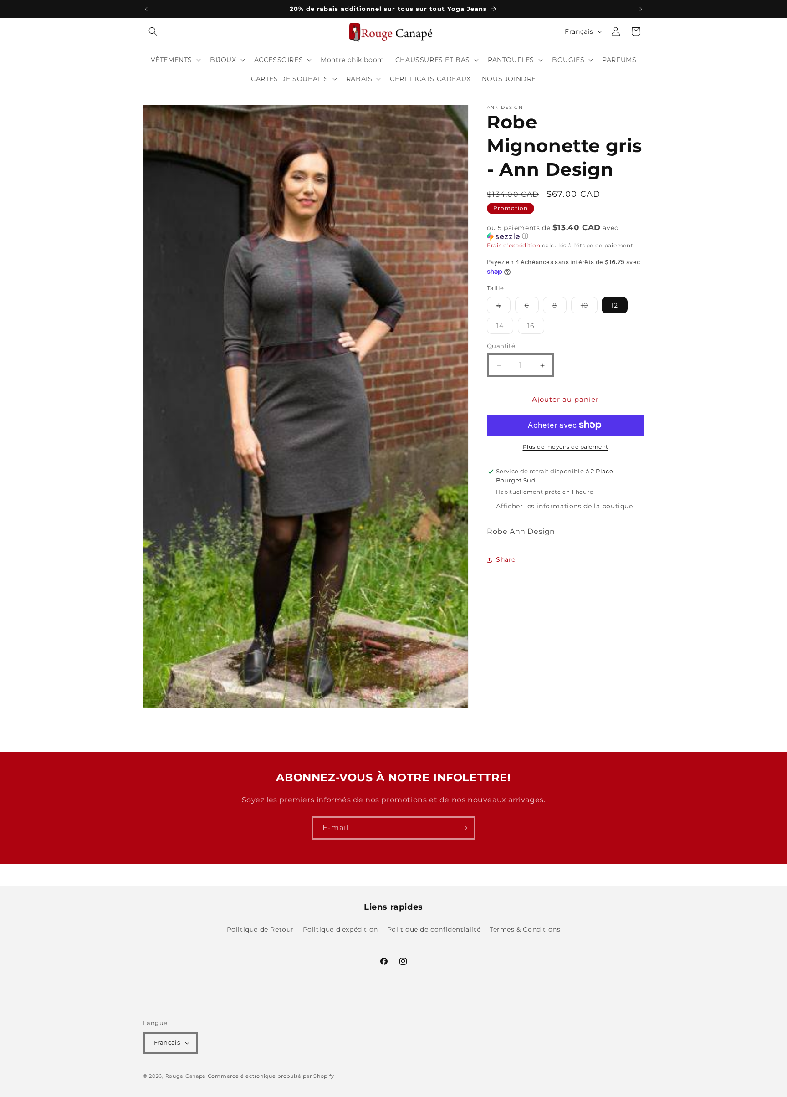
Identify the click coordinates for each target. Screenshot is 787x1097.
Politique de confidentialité (434, 929)
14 (504, 327)
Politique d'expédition (340, 929)
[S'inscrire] (464, 828)
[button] (153, 31)
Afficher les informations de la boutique (564, 506)
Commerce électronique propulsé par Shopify (271, 1076)
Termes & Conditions (525, 929)
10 (589, 307)
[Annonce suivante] (641, 9)
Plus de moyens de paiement (565, 446)
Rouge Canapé (186, 1076)
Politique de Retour (260, 929)
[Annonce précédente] (146, 9)
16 (535, 327)
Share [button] (506, 559)
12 (614, 305)
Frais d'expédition (514, 245)
